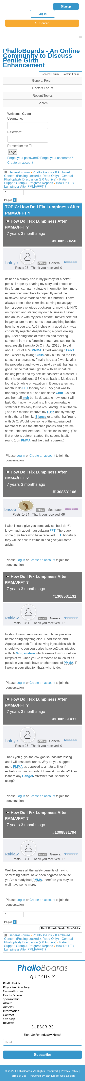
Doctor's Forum (13, 995)
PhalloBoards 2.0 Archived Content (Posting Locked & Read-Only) (37, 174)
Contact (8, 1015)
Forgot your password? (23, 158)
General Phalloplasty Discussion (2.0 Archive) (38, 177)
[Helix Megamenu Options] (80, 37)
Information (11, 1011)
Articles (8, 1007)
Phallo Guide (11, 983)
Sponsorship (11, 999)
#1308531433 (64, 719)
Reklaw (12, 618)
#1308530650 (64, 241)
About (7, 1003)
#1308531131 (64, 596)
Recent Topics (43, 95)
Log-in (42, 14)
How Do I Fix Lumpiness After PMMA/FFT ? (39, 184)
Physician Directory (16, 987)
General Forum (50, 74)
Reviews (8, 1022)
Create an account (20, 162)
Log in (20, 455)
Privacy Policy (70, 1070)
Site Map (9, 1019)
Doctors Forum (70, 74)
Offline (42, 263)
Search (43, 103)
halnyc (11, 262)
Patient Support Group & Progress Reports (36, 181)
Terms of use (18, 1075)
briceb (10, 509)
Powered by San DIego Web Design (52, 1075)
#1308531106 (64, 492)
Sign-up (66, 6)
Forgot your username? (56, 158)
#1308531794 (64, 832)
